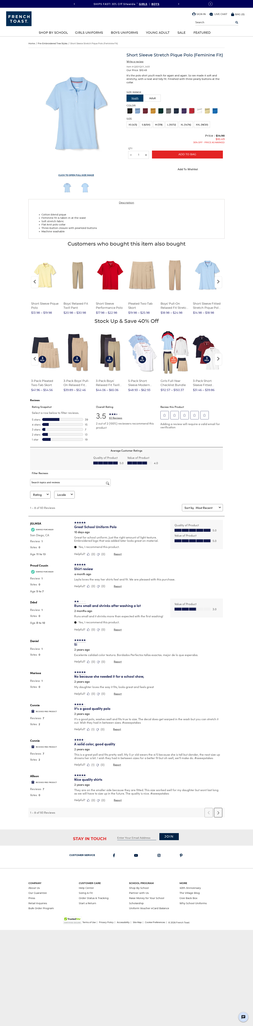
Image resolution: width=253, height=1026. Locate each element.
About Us (34, 888)
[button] (199, 14)
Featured (202, 32)
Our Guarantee (37, 893)
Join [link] (169, 836)
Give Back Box (188, 898)
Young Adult (158, 32)
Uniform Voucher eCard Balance (149, 908)
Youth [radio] (135, 98)
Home (31, 44)
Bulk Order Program (41, 908)
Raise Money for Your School (146, 898)
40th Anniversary (190, 888)
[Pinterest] (182, 856)
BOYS (155, 4)
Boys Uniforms (124, 32)
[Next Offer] (179, 4)
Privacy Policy (106, 922)
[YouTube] (136, 856)
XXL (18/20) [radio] (202, 125)
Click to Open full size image (76, 175)
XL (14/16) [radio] (186, 125)
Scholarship (136, 903)
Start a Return (87, 903)
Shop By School (53, 32)
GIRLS (143, 4)
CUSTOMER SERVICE (82, 855)
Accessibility (123, 922)
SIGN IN (201, 14)
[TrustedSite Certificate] (72, 920)
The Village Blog (190, 893)
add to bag (187, 154)
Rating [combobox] (37, 495)
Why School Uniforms (193, 903)
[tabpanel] (126, 222)
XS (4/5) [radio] (133, 125)
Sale (181, 32)
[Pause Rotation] (210, 4)
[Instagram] (159, 856)
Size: (129, 119)
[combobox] (206, 508)
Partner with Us (139, 893)
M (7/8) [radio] (158, 125)
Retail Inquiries (37, 903)
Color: (131, 105)
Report (118, 554)
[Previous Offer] (74, 4)
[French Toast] (19, 18)
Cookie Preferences (155, 922)
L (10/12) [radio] (171, 125)
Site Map (137, 922)
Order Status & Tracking (94, 898)
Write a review (135, 61)
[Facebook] (114, 856)
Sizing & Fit (86, 893)
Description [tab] (126, 203)
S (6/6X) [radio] (146, 125)
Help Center (86, 888)
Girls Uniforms (89, 32)
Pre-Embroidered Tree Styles (52, 44)
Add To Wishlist (188, 169)
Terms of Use (89, 922)
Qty (130, 148)
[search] (236, 22)
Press (31, 898)
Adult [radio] (152, 98)
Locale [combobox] (61, 495)
